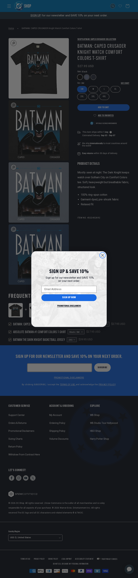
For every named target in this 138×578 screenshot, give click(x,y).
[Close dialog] (103, 255)
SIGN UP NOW (69, 297)
